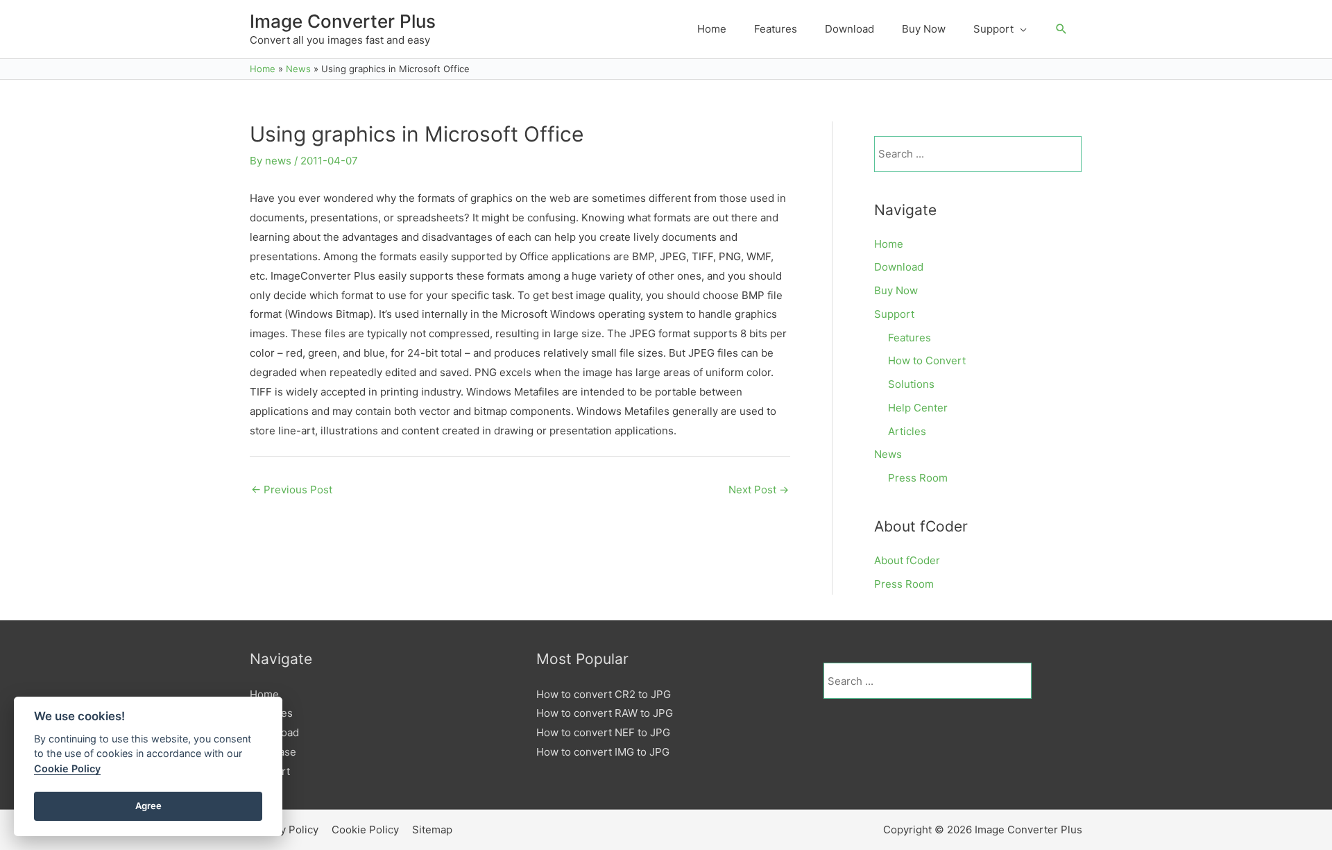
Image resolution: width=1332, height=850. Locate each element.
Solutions (911, 384)
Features (909, 337)
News (888, 454)
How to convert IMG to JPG (602, 751)
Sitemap (432, 829)
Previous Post (291, 489)
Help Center (918, 407)
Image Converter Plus (343, 21)
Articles (907, 431)
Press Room (918, 477)
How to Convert (927, 360)
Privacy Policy (284, 829)
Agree (148, 805)
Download (898, 266)
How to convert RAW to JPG (604, 713)
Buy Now (896, 290)
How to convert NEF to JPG (603, 732)
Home (888, 243)
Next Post (758, 489)
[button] (1061, 29)
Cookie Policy (365, 829)
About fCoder (907, 560)
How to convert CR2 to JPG (603, 694)
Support (894, 314)
